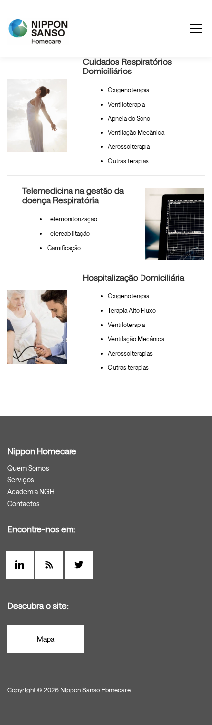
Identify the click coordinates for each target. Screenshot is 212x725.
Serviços (20, 479)
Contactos (23, 503)
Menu (195, 28)
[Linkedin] (22, 564)
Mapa (45, 639)
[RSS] (52, 564)
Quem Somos (28, 468)
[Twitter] (81, 564)
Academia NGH (31, 491)
